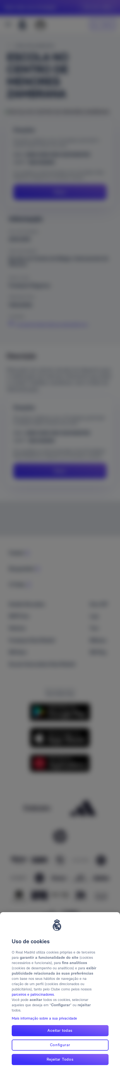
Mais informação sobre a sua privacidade (44, 1018)
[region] (60, 992)
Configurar (60, 1045)
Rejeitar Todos (60, 1059)
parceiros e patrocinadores (33, 994)
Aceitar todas (59, 1030)
